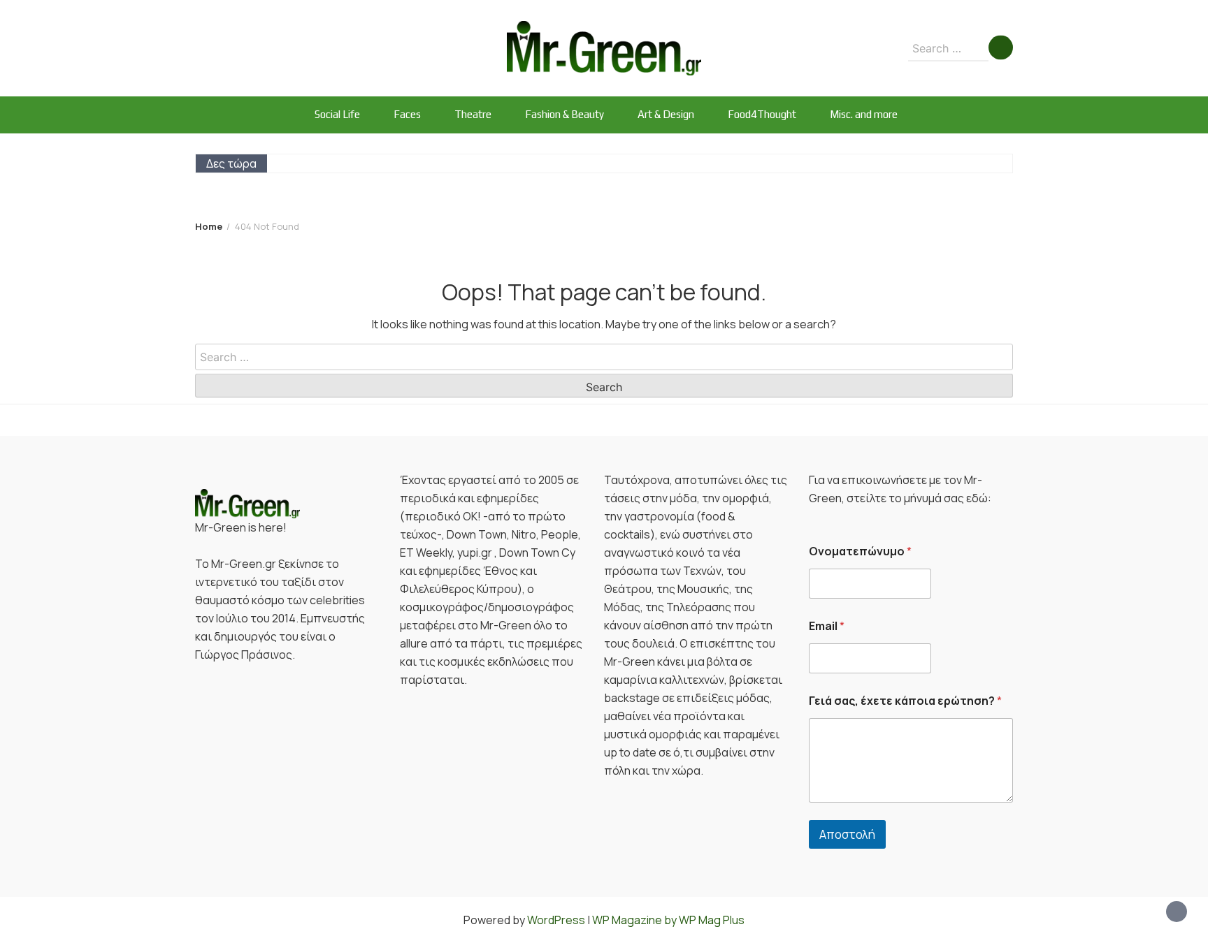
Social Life (337, 114)
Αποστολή (847, 834)
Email (826, 626)
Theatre (472, 114)
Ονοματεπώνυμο (860, 551)
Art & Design (666, 114)
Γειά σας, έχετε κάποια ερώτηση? (905, 701)
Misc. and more (864, 114)
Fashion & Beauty (564, 114)
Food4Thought (762, 114)
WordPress (556, 920)
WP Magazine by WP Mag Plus (668, 920)
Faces (407, 114)
